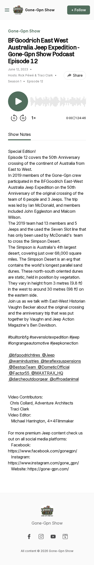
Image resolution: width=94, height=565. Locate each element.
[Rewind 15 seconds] (14, 117)
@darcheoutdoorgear (28, 379)
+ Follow (78, 10)
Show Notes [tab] (19, 134)
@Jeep (48, 355)
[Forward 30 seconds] (23, 117)
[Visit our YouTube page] (53, 536)
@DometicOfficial (53, 367)
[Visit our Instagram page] (41, 536)
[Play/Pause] (18, 101)
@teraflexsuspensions (60, 361)
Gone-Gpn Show (40, 10)
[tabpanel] (47, 312)
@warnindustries (24, 361)
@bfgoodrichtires (24, 355)
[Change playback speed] (34, 117)
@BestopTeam (22, 367)
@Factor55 (19, 373)
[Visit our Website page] (65, 536)
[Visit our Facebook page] (29, 536)
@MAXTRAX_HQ (46, 373)
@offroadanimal (64, 379)
